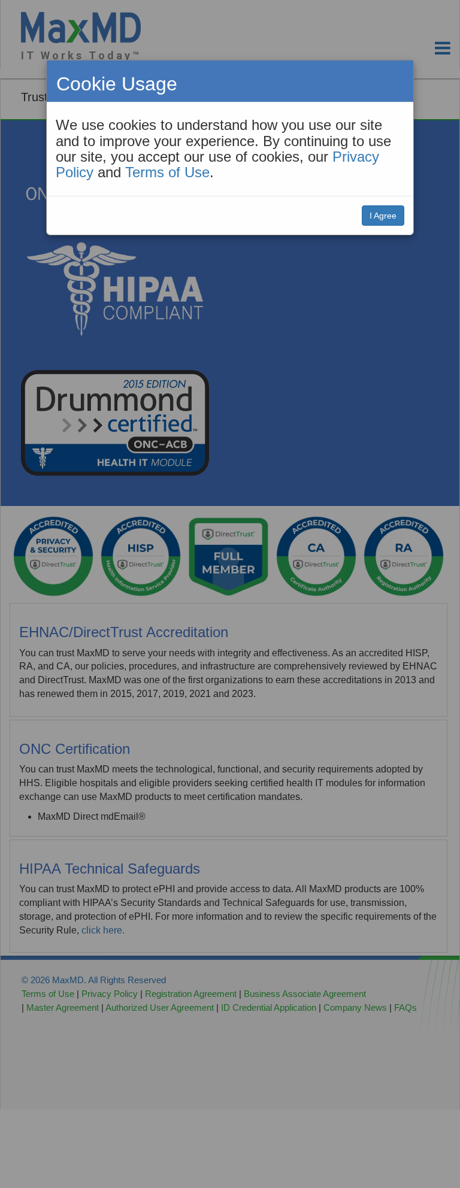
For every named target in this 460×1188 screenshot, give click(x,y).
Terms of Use (167, 172)
